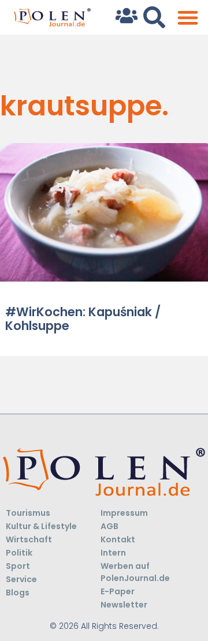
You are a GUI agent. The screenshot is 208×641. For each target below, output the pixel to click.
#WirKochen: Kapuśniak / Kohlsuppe (83, 318)
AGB (109, 526)
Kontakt (118, 539)
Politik (19, 552)
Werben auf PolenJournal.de (135, 572)
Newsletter (124, 604)
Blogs (17, 592)
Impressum (124, 513)
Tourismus (28, 513)
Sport (18, 566)
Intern (113, 552)
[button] (187, 17)
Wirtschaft (29, 539)
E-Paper (118, 591)
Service (21, 579)
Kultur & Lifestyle (41, 526)
